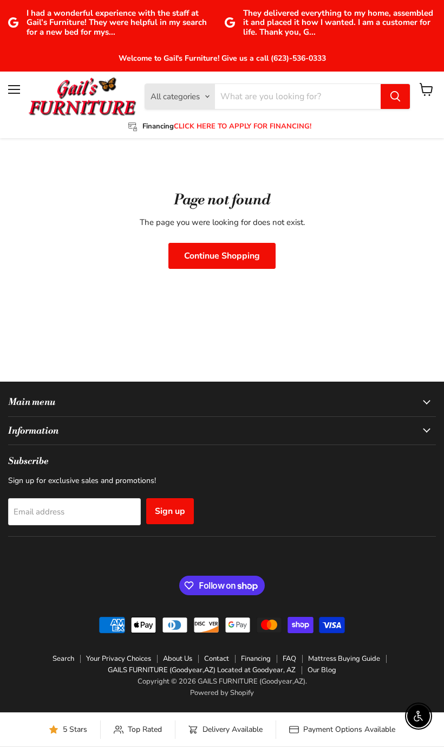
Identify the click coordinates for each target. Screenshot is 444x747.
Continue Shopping (222, 256)
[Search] (395, 96)
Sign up (170, 511)
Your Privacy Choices (118, 659)
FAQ (289, 659)
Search (63, 659)
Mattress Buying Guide (344, 659)
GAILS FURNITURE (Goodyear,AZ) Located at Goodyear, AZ (202, 670)
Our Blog (322, 670)
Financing (256, 659)
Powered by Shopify (222, 693)
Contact (216, 659)
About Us (177, 659)
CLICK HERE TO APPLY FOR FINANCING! (242, 126)
